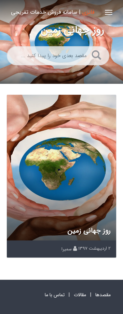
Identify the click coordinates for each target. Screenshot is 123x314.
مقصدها (103, 295)
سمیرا (67, 249)
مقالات (80, 295)
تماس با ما (55, 295)
